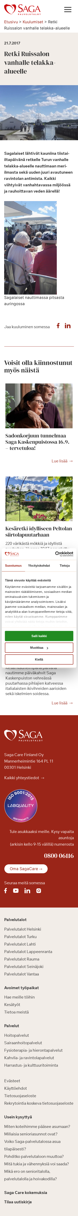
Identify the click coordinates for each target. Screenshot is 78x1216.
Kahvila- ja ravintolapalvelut (29, 1057)
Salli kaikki (39, 636)
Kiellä (39, 659)
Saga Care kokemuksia (25, 1192)
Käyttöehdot (15, 1088)
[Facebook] (58, 327)
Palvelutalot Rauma (21, 959)
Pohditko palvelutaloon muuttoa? (34, 1156)
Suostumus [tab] (13, 565)
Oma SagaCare (24, 868)
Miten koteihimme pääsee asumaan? (37, 1126)
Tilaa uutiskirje (18, 1201)
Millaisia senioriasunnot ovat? (31, 1133)
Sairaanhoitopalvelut (23, 1042)
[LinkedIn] (67, 327)
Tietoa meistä (16, 1012)
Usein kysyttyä (18, 1116)
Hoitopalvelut (16, 1035)
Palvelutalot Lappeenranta (28, 951)
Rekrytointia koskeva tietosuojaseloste (38, 1103)
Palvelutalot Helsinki (22, 929)
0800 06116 (59, 855)
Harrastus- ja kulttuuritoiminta (31, 1065)
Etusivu (11, 22)
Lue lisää (59, 461)
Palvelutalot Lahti (20, 944)
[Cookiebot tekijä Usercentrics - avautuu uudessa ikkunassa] (55, 554)
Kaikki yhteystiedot (22, 777)
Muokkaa (36, 647)
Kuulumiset (33, 22)
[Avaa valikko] (68, 9)
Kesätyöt (12, 1004)
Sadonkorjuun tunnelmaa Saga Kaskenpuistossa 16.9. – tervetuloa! (37, 441)
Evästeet (12, 1080)
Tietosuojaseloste (20, 1095)
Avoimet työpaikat (21, 987)
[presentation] (39, 405)
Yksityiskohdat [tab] (39, 565)
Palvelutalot (15, 919)
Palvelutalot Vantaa (21, 974)
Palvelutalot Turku (20, 936)
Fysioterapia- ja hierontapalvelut (33, 1050)
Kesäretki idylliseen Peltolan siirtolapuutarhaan (38, 531)
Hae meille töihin (19, 997)
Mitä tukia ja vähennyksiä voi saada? (36, 1163)
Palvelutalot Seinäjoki (23, 966)
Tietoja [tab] (65, 565)
